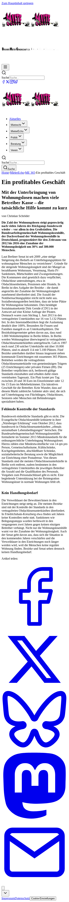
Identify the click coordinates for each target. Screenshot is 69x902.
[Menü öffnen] (5, 67)
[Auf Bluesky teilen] (34, 750)
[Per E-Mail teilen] (34, 884)
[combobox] (5, 893)
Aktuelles (15, 118)
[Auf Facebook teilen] (34, 628)
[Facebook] (4, 82)
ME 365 (30, 172)
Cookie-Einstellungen (43, 898)
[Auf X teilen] (34, 688)
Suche (5, 77)
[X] (8, 82)
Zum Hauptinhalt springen (17, 3)
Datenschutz (22, 898)
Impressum (8, 898)
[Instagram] (12, 82)
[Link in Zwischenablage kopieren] (3, 888)
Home (5, 172)
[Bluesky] (16, 82)
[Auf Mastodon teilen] (34, 817)
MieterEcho (17, 172)
